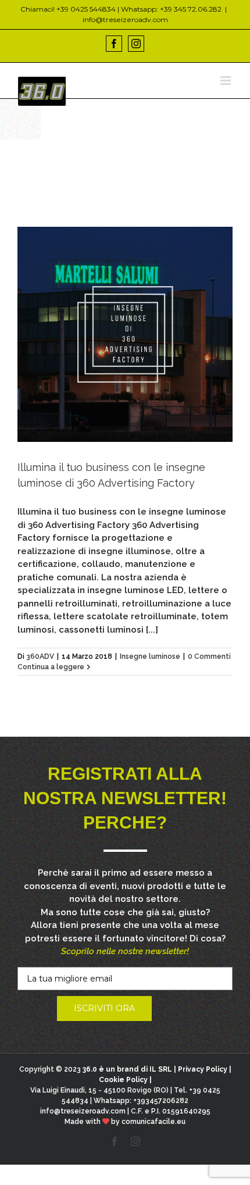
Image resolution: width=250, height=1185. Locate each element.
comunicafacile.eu (153, 1122)
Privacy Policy (202, 1069)
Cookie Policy (123, 1080)
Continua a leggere (50, 667)
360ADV (40, 656)
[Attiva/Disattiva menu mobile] (226, 80)
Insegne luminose (150, 656)
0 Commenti (209, 656)
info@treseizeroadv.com (125, 19)
